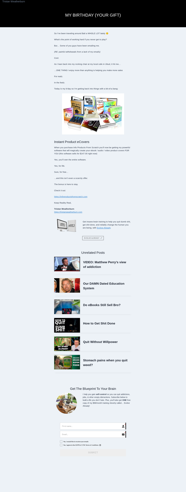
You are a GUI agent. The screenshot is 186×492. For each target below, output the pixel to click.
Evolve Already (104, 228)
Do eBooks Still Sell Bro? (102, 305)
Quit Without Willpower (100, 342)
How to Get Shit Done (99, 323)
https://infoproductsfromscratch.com (70, 196)
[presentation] (67, 264)
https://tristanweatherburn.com (68, 212)
